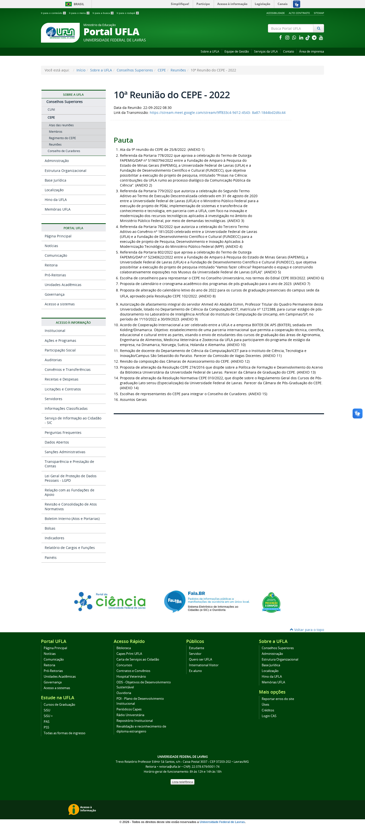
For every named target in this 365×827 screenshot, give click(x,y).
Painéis (51, 557)
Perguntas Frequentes (63, 432)
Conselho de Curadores (64, 151)
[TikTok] (308, 37)
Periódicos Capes (129, 709)
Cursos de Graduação (59, 704)
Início (80, 70)
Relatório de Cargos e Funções (70, 547)
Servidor (195, 654)
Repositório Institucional (134, 721)
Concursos (124, 665)
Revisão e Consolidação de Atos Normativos (71, 506)
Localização (54, 190)
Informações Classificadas (66, 408)
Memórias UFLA (58, 209)
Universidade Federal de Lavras (222, 822)
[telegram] (314, 37)
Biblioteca (123, 648)
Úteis (265, 704)
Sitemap (319, 13)
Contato (288, 51)
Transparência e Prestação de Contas (69, 463)
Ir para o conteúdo (53, 13)
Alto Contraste (299, 13)
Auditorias (53, 359)
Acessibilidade (275, 13)
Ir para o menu (79, 13)
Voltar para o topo (308, 629)
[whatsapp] (294, 37)
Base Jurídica (55, 180)
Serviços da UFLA (266, 51)
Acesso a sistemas (60, 304)
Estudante (196, 648)
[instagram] (287, 37)
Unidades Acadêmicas (63, 284)
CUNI (51, 109)
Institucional (55, 330)
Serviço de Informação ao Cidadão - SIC (73, 420)
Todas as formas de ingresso (64, 733)
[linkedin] (301, 37)
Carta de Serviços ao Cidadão (137, 659)
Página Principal (58, 236)
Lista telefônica (182, 782)
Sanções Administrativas (65, 451)
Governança (55, 294)
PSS (46, 727)
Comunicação (56, 255)
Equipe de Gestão (236, 51)
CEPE (162, 70)
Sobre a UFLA (210, 51)
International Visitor (204, 665)
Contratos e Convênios (133, 671)
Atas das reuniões (61, 125)
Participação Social (60, 350)
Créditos (268, 710)
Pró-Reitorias (55, 275)
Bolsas (50, 528)
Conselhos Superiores (135, 70)
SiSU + (48, 716)
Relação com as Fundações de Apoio (69, 492)
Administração (57, 160)
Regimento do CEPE (62, 138)
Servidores (53, 398)
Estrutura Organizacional (65, 170)
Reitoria (51, 265)
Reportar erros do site (278, 699)
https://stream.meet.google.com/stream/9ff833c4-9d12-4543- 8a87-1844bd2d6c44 (218, 112)
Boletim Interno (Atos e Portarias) (72, 518)
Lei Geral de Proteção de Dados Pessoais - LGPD (71, 478)
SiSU (47, 710)
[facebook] (280, 37)
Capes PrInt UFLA (129, 654)
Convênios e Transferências (68, 369)
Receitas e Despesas (61, 379)
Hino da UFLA (56, 199)
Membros (55, 131)
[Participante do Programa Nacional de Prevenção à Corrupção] (271, 602)
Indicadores (54, 538)
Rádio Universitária (130, 715)
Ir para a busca (103, 13)
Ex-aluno (195, 671)
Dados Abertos (57, 442)
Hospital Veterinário (131, 676)
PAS (46, 722)
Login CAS (269, 716)
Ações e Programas (60, 340)
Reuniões (178, 70)
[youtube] (321, 37)
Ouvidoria (123, 693)
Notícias (51, 245)
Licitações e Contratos (63, 389)
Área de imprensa (311, 51)
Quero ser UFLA (200, 659)
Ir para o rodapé (127, 13)
